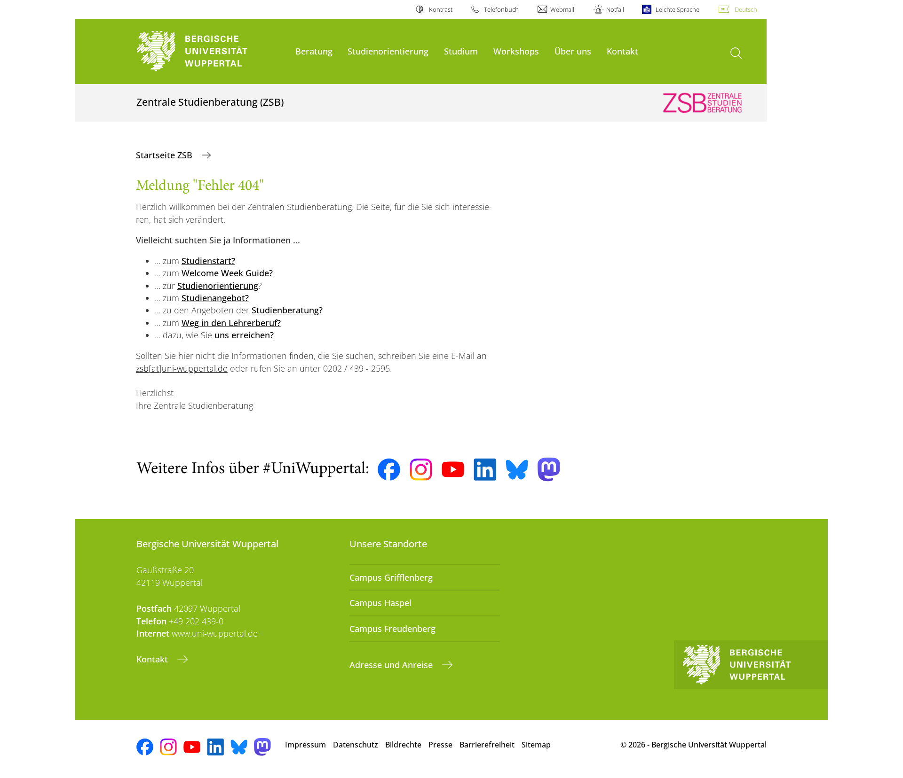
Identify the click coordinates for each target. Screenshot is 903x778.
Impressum (305, 744)
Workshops (516, 51)
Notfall (615, 9)
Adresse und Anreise (392, 664)
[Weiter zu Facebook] (389, 470)
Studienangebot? (215, 297)
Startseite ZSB (165, 155)
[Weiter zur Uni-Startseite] (211, 51)
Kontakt (622, 51)
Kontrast (440, 9)
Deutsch (746, 9)
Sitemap (536, 744)
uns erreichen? (244, 335)
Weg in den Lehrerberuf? (231, 322)
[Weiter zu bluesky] (517, 469)
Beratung (314, 51)
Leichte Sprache (677, 9)
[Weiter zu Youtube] (453, 469)
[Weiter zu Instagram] (421, 470)
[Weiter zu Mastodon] (549, 470)
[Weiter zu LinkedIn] (485, 470)
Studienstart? (208, 260)
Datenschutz (355, 744)
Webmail (562, 9)
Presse (440, 744)
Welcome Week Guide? (227, 273)
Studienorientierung (388, 51)
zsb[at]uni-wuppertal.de (182, 368)
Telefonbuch (501, 9)
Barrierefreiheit (487, 744)
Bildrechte (403, 744)
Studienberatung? (287, 310)
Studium (461, 51)
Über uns (572, 51)
